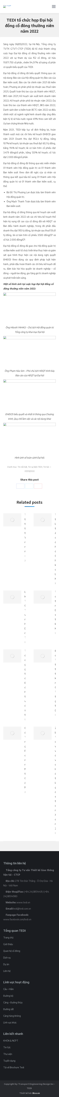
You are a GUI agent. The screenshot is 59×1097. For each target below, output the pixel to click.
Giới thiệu (8, 944)
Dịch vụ (7, 957)
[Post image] (12, 519)
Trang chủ (8, 937)
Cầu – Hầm (8, 989)
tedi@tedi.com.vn (22, 908)
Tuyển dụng (9, 1060)
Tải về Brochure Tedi (13, 1067)
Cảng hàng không (12, 1015)
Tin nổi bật (22, 467)
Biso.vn (36, 1093)
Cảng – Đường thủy (12, 1002)
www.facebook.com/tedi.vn (17, 919)
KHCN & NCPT (10, 1040)
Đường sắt (8, 1009)
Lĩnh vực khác (10, 1022)
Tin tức (46, 467)
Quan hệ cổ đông (11, 950)
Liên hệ (6, 971)
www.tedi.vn (23, 902)
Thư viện (7, 1054)
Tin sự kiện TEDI (35, 467)
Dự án (6, 964)
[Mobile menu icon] (54, 6)
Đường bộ (8, 995)
